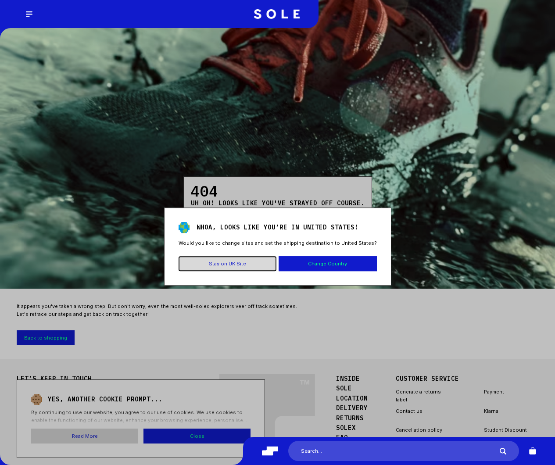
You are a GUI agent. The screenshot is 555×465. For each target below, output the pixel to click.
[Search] (503, 451)
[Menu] (29, 14)
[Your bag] (533, 451)
